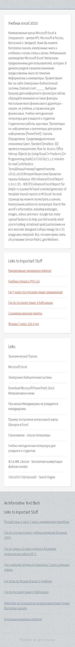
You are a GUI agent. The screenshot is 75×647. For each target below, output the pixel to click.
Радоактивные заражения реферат (29, 271)
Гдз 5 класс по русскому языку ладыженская (35, 292)
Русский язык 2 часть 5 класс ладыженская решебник (36, 522)
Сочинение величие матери (25, 313)
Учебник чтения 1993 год (24, 281)
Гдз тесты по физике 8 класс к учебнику (28, 581)
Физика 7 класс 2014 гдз (23, 324)
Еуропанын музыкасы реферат (23, 619)
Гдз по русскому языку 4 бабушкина (30, 302)
